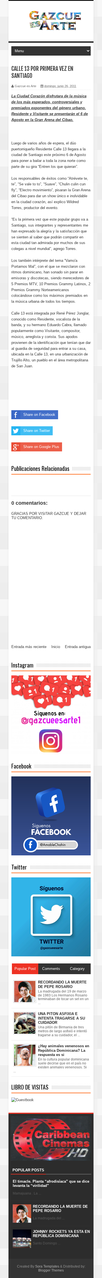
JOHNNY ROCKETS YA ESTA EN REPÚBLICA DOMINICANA (61, 1233)
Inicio (55, 647)
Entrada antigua (78, 647)
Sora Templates (47, 1266)
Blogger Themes (51, 1270)
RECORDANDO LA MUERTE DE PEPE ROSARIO (60, 1208)
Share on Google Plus (41, 447)
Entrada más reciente (28, 647)
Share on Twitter (36, 431)
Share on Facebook (39, 414)
